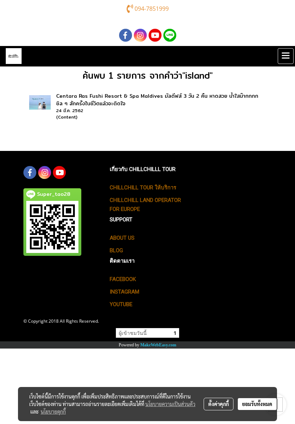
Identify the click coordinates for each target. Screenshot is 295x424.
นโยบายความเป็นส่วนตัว (170, 404)
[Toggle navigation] (286, 56)
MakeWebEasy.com (158, 344)
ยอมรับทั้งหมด (257, 404)
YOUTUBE (121, 304)
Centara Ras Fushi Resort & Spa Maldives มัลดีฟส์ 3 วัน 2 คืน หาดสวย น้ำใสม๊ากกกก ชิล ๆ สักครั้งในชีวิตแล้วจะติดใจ (157, 99)
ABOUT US (122, 238)
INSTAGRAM (124, 292)
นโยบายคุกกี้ (53, 411)
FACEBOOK (123, 279)
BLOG (116, 250)
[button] (269, 56)
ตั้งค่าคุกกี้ (218, 404)
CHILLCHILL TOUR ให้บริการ (143, 187)
